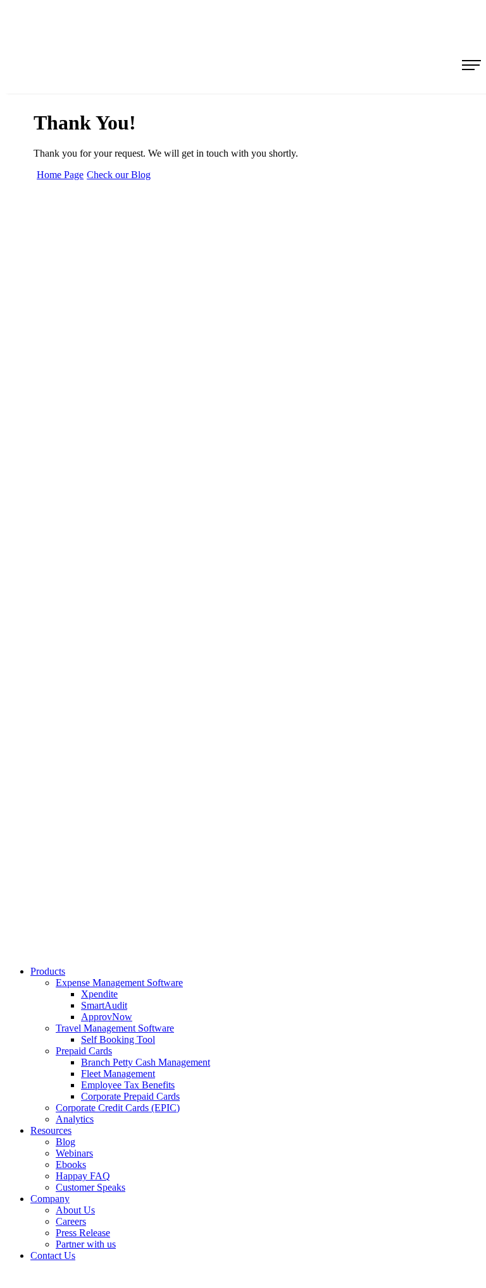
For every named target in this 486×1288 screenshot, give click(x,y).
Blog (57, 645)
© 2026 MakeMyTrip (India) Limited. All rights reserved (256, 928)
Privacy (63, 593)
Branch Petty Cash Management (145, 1062)
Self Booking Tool (118, 1039)
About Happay (75, 464)
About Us (75, 1210)
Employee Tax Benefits (128, 1085)
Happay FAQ (83, 1176)
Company (50, 1198)
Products (47, 971)
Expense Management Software (105, 347)
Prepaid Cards (74, 390)
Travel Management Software (102, 368)
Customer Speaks (90, 1187)
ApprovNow (106, 1016)
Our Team (67, 485)
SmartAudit (104, 1005)
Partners (63, 528)
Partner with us (86, 1244)
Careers (62, 507)
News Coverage (77, 688)
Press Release (83, 1232)
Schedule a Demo (80, 666)
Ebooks (71, 1164)
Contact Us (69, 550)
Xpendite (99, 994)
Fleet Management (118, 1073)
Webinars (74, 1153)
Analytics (66, 411)
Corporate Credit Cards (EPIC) (118, 1107)
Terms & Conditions (85, 571)
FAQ (57, 709)
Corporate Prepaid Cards (130, 1096)
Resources (51, 1130)
